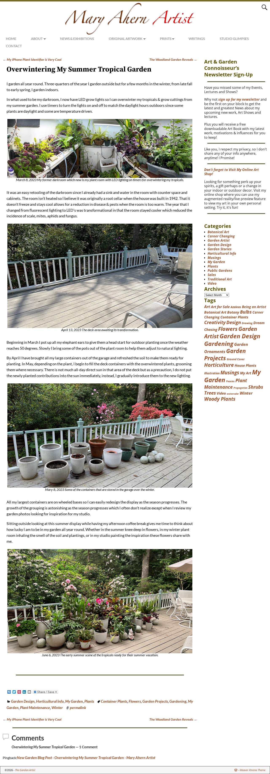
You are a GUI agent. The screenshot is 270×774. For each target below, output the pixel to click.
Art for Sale (220, 306)
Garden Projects (155, 701)
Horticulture (219, 364)
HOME (11, 39)
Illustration (212, 373)
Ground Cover (235, 359)
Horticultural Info (50, 701)
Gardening (177, 701)
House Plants (245, 365)
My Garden (74, 701)
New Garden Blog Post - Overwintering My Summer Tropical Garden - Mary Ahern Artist (86, 757)
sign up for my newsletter (239, 99)
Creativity (214, 322)
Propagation (240, 387)
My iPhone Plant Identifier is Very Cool (32, 59)
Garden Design (23, 701)
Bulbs (246, 312)
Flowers (135, 701)
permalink (78, 707)
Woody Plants (219, 398)
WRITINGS (197, 39)
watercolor (233, 393)
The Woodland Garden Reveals (173, 59)
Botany (233, 312)
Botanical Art (218, 232)
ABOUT (37, 39)
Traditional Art (220, 279)
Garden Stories (220, 249)
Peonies (230, 381)
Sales (212, 274)
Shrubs (255, 387)
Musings (214, 257)
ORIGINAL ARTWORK (125, 39)
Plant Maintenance (35, 707)
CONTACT (14, 46)
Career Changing (221, 236)
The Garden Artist (25, 770)
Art (207, 306)
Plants (89, 701)
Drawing (247, 323)
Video (212, 283)
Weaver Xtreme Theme (252, 770)
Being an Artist (254, 306)
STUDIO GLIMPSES (234, 39)
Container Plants (114, 701)
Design (233, 322)
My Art (245, 373)
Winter (57, 707)
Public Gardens (220, 270)
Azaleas (236, 307)
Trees (210, 393)
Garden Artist (219, 240)
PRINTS (165, 39)
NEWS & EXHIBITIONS (77, 39)
